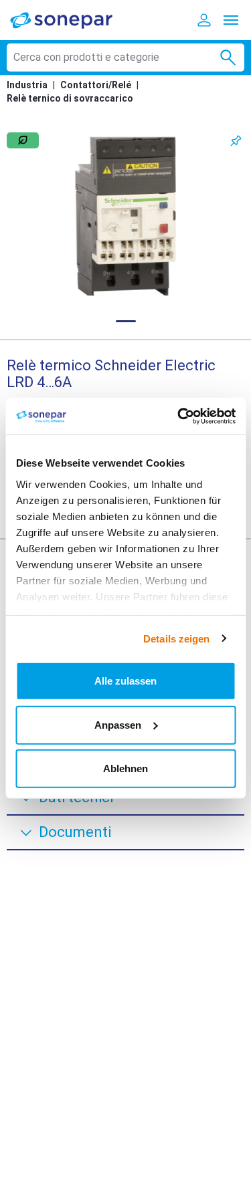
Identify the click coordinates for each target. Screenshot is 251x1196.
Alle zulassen (125, 681)
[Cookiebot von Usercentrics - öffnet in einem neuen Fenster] (179, 416)
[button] (125, 216)
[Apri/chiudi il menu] (231, 20)
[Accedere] (204, 20)
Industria (27, 85)
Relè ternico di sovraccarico (70, 98)
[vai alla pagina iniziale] (70, 19)
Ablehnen (125, 768)
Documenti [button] (75, 832)
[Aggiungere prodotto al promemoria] (236, 140)
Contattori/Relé (95, 85)
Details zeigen (176, 638)
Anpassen (117, 724)
